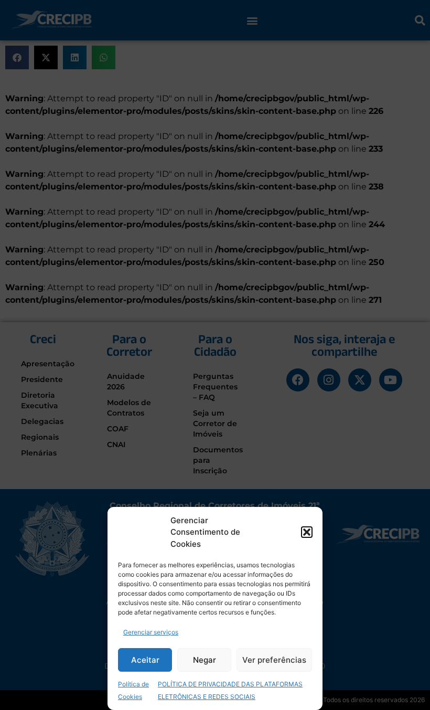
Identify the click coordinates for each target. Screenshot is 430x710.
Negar (204, 660)
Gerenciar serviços (150, 632)
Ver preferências (274, 660)
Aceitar (145, 660)
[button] (307, 532)
